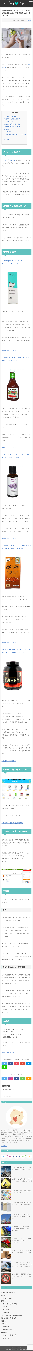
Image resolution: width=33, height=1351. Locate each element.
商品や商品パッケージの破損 (16, 134)
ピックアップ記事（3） (9, 1292)
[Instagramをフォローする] (10, 1078)
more (16, 1171)
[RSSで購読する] (28, 1078)
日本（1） (6, 1310)
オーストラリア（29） (10, 1304)
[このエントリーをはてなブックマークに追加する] (28, 1063)
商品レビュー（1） (7, 1295)
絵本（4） (6, 1338)
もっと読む (4, 1146)
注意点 (6, 129)
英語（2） (4, 1324)
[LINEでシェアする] (4, 1067)
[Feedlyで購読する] (22, 1078)
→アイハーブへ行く (8, 1052)
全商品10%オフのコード (12, 127)
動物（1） (6, 1327)
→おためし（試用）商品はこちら (12, 823)
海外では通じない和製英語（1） (11, 1315)
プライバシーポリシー (16, 1347)
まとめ (6, 140)
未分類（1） (5, 1312)
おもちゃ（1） (7, 1298)
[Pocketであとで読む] (16, 1063)
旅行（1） (4, 1301)
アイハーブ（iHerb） (8, 160)
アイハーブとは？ (10, 116)
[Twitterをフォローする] (4, 1078)
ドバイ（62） (7, 1307)
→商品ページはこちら (9, 350)
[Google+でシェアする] (22, 1063)
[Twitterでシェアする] (4, 1063)
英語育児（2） (6, 1332)
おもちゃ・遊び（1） (10, 1335)
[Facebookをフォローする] (16, 1078)
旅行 (29, 20)
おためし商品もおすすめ (12, 124)
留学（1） (4, 1321)
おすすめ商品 (9, 121)
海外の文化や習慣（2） (9, 1318)
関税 (8, 132)
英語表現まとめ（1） (10, 1329)
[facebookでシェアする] (10, 1063)
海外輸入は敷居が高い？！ (13, 119)
